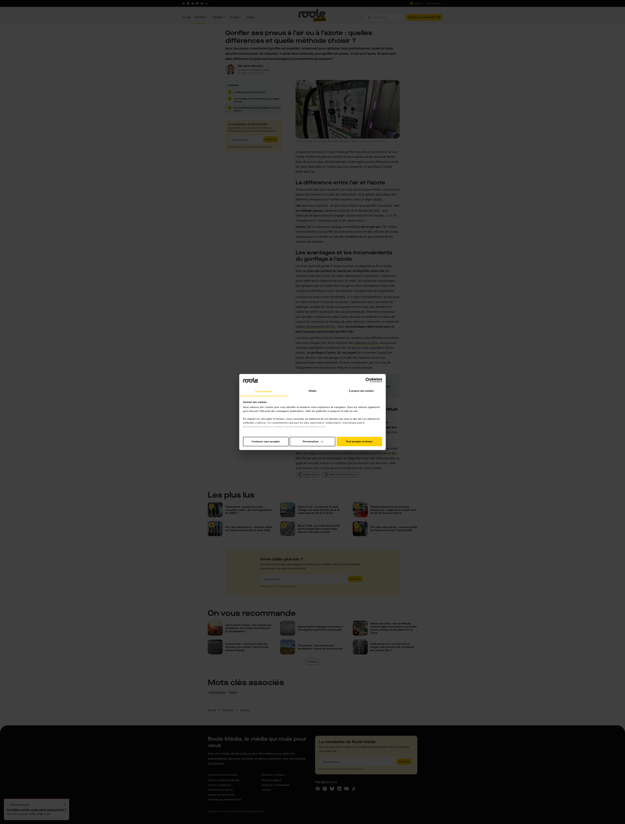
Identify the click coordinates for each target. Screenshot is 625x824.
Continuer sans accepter (266, 441)
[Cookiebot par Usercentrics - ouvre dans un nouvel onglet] (368, 380)
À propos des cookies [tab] (361, 390)
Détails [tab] (313, 390)
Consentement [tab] (263, 391)
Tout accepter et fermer (359, 441)
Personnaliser (311, 441)
